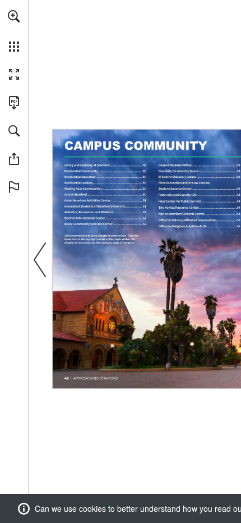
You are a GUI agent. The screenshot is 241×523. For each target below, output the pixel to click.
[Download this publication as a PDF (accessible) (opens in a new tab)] (14, 103)
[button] (14, 16)
